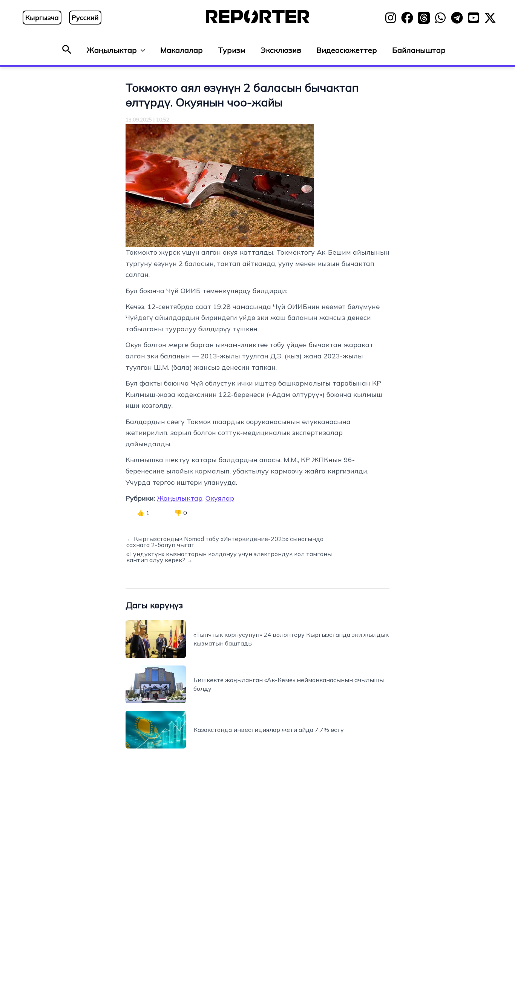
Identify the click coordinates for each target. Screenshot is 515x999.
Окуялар (219, 498)
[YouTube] (473, 18)
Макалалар (181, 50)
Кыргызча (42, 17)
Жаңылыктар (112, 50)
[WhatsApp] (440, 18)
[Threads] (424, 18)
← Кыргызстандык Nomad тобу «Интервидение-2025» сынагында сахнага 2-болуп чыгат (224, 542)
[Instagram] (391, 18)
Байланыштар (419, 50)
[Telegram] (457, 18)
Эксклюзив (281, 50)
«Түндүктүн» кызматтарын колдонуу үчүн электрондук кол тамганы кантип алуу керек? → (229, 557)
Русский (85, 17)
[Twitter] (490, 18)
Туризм (231, 50)
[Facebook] (407, 18)
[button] (67, 50)
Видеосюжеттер (346, 50)
